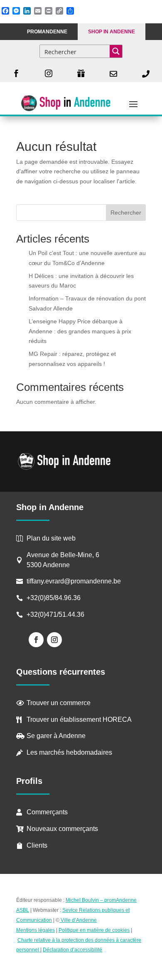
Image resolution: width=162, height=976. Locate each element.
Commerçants (47, 812)
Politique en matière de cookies (94, 930)
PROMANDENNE (47, 32)
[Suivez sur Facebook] (36, 639)
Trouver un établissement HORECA (79, 719)
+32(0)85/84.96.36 (54, 597)
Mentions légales (35, 930)
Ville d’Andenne (79, 920)
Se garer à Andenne (56, 735)
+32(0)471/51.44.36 (56, 614)
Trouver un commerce (59, 702)
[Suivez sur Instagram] (54, 639)
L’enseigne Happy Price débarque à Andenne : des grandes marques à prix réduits (80, 331)
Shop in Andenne (111, 32)
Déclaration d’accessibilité (72, 950)
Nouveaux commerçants (62, 828)
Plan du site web (51, 538)
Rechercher (125, 212)
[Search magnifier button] (116, 51)
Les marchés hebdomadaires (69, 752)
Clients (37, 845)
